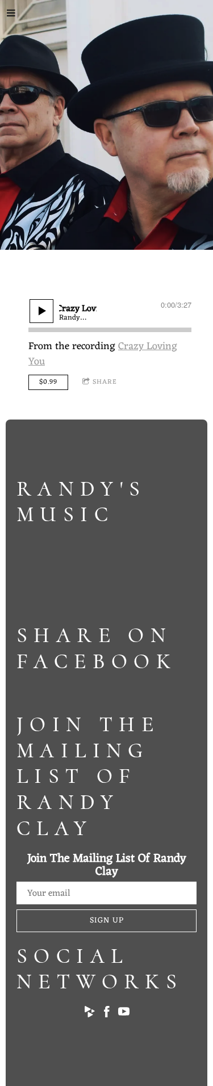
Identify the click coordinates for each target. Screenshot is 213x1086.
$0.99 (48, 382)
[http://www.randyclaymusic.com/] (89, 1014)
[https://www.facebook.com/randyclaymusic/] (106, 1014)
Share (105, 382)
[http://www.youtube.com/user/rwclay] (124, 1014)
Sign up (107, 920)
